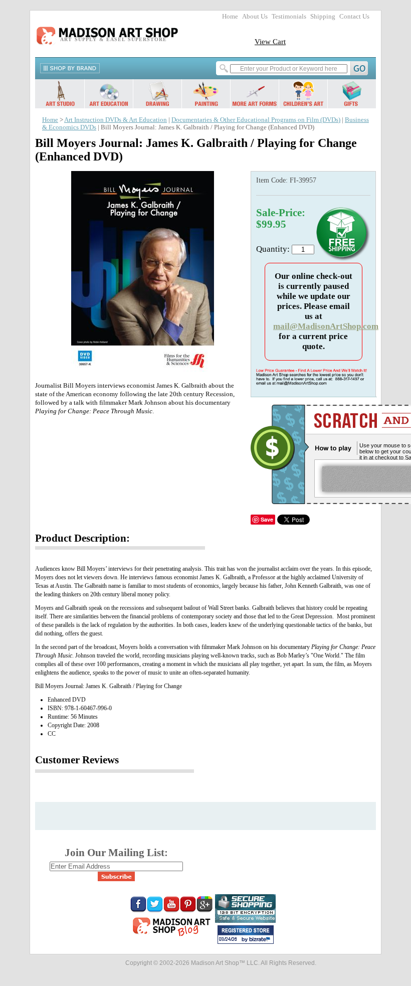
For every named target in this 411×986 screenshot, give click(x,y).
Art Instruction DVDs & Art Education (115, 119)
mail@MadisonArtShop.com (325, 326)
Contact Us (354, 16)
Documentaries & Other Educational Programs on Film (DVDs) (255, 119)
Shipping (322, 16)
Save (267, 519)
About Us (255, 16)
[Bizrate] (261, 940)
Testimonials (289, 16)
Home (230, 16)
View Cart (270, 41)
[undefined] (140, 369)
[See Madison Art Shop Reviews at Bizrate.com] (246, 934)
